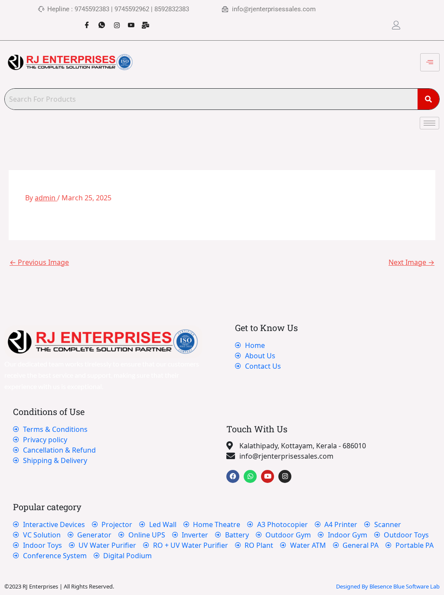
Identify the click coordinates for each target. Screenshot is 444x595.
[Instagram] (113, 20)
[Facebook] (83, 20)
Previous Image (39, 262)
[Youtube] (127, 20)
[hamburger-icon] (430, 62)
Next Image (411, 262)
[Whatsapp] (98, 20)
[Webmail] (142, 20)
